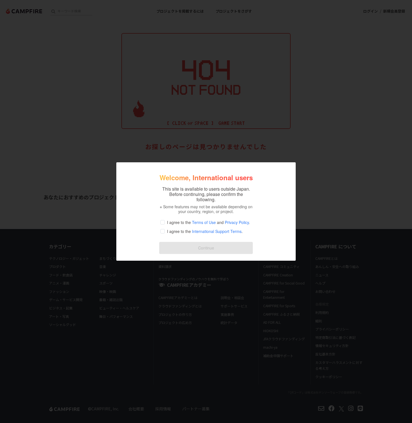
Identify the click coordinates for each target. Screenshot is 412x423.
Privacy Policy (237, 222)
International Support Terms (217, 231)
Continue (206, 248)
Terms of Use (204, 222)
